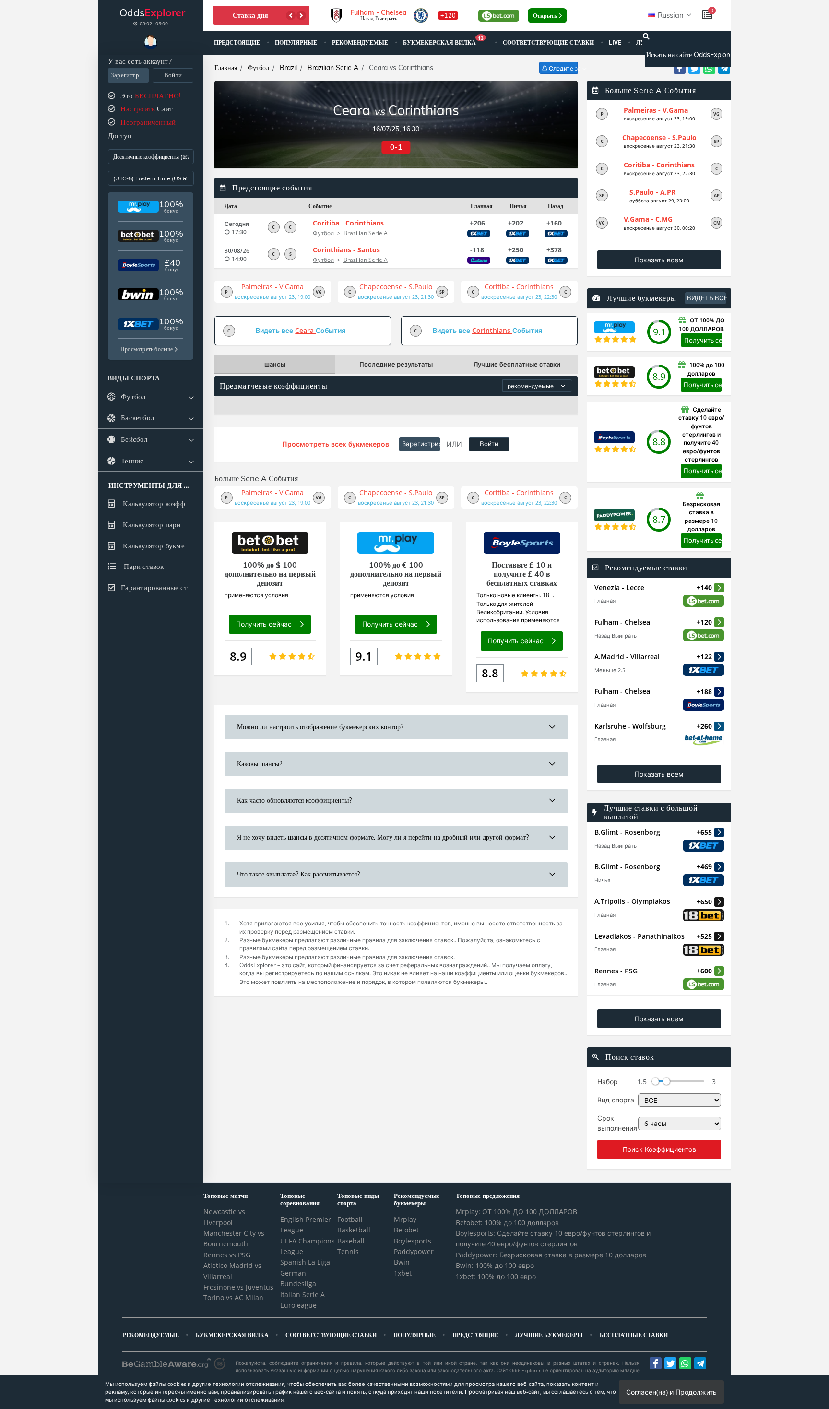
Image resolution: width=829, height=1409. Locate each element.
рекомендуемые (361, 42)
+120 (448, 15)
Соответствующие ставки (549, 42)
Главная (225, 67)
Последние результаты (396, 364)
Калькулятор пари (150, 524)
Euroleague (298, 1305)
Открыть (545, 15)
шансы (274, 364)
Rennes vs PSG (226, 1254)
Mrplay (405, 1219)
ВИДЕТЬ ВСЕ (706, 298)
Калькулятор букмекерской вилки (162, 545)
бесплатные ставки (634, 1335)
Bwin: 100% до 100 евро (495, 1265)
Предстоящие (237, 42)
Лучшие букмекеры (549, 1335)
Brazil (288, 67)
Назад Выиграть (615, 635)
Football (350, 1219)
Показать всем (659, 259)
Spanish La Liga (305, 1262)
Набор (607, 1081)
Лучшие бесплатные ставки (517, 364)
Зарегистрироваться (130, 75)
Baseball (351, 1240)
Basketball (353, 1229)
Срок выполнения (617, 1122)
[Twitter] (694, 68)
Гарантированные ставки (161, 587)
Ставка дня (250, 15)
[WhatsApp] (709, 68)
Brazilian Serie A (333, 67)
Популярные (297, 42)
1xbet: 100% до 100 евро (496, 1276)
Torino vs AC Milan (233, 1297)
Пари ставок (143, 566)
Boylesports (412, 1240)
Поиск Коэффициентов (659, 1149)
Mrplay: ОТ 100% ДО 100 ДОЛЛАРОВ (516, 1211)
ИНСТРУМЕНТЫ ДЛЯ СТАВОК (150, 486)
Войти (173, 75)
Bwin (402, 1262)
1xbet (403, 1273)
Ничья (602, 880)
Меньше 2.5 (609, 670)
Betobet (406, 1229)
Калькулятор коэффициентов (162, 503)
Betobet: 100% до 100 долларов (507, 1222)
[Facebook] (680, 68)
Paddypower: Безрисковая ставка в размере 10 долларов (551, 1254)
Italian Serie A (302, 1294)
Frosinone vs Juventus (238, 1286)
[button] (291, 15)
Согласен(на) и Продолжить (671, 1392)
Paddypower (414, 1251)
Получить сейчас (703, 340)
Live (616, 42)
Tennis (348, 1251)
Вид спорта (615, 1099)
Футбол (258, 67)
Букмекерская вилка (443, 41)
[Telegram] (724, 68)
